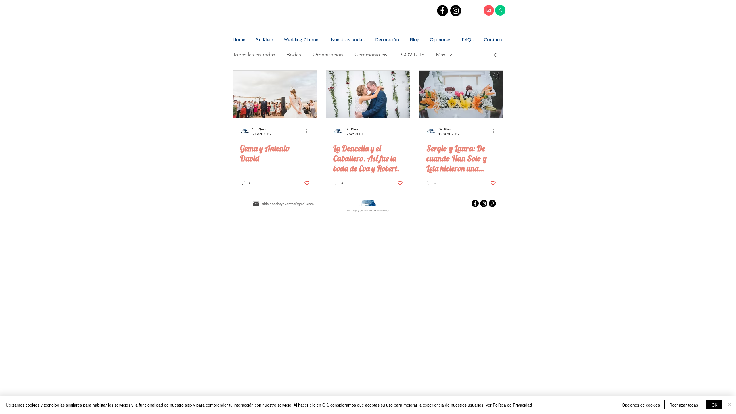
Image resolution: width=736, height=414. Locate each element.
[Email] (488, 10)
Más (440, 54)
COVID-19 (412, 54)
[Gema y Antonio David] (275, 94)
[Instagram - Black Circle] (455, 10)
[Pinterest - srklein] (492, 203)
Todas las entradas (254, 54)
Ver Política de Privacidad (509, 405)
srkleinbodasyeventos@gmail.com (288, 204)
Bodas (294, 54)
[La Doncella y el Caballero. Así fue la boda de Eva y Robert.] (368, 94)
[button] (496, 56)
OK (714, 405)
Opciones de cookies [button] (641, 405)
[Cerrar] (729, 404)
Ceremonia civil (372, 54)
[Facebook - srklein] (475, 203)
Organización (328, 54)
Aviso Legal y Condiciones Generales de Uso (368, 210)
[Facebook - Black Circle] (442, 10)
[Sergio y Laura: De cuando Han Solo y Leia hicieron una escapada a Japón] (461, 94)
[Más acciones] (308, 131)
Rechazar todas (683, 405)
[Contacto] (500, 10)
